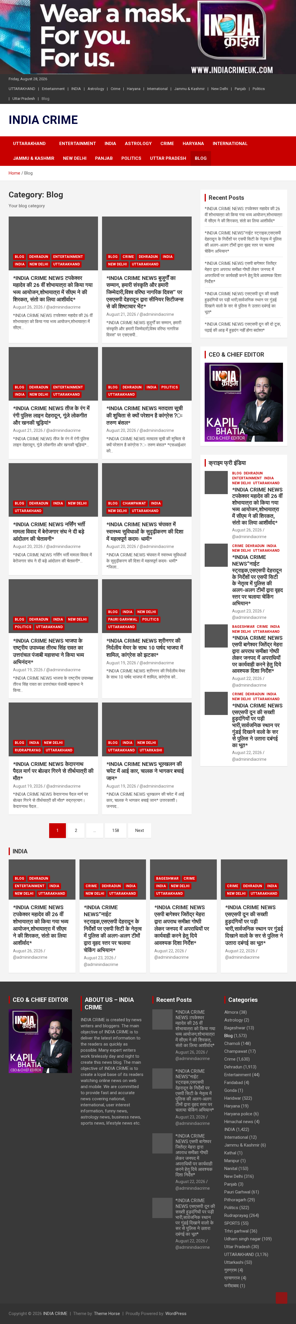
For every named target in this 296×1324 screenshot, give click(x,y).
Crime (115, 89)
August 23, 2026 (247, 611)
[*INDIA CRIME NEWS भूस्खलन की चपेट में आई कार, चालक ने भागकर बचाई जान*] (147, 729)
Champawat (134, 503)
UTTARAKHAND (22, 89)
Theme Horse (107, 1313)
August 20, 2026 (121, 430)
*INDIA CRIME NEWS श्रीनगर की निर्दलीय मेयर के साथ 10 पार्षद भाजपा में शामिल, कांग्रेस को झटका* (144, 647)
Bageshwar (243, 627)
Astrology (96, 89)
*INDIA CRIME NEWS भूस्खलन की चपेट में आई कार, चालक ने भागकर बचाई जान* (145, 771)
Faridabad (233, 1082)
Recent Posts (174, 999)
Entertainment (53, 89)
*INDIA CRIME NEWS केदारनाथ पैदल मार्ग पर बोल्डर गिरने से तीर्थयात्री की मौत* (53, 771)
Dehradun (38, 257)
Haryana (133, 89)
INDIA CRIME (43, 120)
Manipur (231, 1160)
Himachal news (238, 1121)
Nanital (230, 1168)
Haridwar (232, 1098)
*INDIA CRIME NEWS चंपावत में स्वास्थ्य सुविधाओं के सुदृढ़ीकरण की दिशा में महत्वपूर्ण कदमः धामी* (144, 531)
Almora (231, 1012)
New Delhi (219, 89)
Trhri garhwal (236, 1231)
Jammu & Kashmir (189, 89)
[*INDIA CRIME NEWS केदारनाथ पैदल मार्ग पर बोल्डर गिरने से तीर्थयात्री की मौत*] (53, 729)
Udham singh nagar (242, 1239)
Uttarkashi (151, 750)
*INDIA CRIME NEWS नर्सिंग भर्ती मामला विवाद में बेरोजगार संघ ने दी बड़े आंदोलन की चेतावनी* (49, 531)
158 (115, 830)
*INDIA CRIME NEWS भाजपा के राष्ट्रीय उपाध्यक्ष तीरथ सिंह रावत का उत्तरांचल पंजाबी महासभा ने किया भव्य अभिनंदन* (48, 651)
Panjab (240, 89)
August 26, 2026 (28, 307)
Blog (45, 98)
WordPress (175, 1313)
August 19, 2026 (28, 669)
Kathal (230, 1153)
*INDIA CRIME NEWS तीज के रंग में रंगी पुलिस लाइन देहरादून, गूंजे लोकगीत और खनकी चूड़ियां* (51, 415)
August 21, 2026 (121, 314)
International (157, 89)
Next (139, 830)
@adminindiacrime (63, 307)
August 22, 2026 (247, 678)
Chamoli (232, 1043)
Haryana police (238, 1113)
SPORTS (232, 1223)
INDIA (76, 89)
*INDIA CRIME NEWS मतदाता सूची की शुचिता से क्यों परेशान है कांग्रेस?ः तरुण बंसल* (144, 415)
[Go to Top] (281, 1298)
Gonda (230, 1090)
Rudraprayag (28, 750)
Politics (259, 89)
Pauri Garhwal (122, 619)
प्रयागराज (232, 1278)
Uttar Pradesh (23, 98)
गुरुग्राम (230, 1270)
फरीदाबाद (231, 1285)
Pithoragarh (235, 1199)
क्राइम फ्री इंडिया (227, 462)
